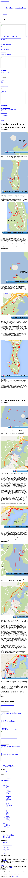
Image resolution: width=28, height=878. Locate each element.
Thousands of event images (6, 44)
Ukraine (7, 816)
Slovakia (7, 814)
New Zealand (8, 829)
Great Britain (8, 791)
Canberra (2, 81)
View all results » (4, 115)
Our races (5, 14)
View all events (6, 771)
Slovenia (7, 813)
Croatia (7, 804)
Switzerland (8, 799)
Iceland (7, 792)
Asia (4, 823)
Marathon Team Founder (6, 54)
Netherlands (8, 796)
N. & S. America (6, 817)
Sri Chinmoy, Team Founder (9, 766)
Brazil (7, 818)
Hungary (7, 806)
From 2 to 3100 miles (5, 49)
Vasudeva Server (15, 876)
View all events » (4, 86)
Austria (7, 786)
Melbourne (3, 83)
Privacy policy (6, 849)
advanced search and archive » (7, 698)
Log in (4, 852)
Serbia (7, 812)
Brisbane (2, 80)
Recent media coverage (8, 843)
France (7, 789)
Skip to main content (5, 1)
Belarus (7, 801)
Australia (7, 827)
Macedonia (8, 809)
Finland (7, 787)
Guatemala (8, 820)
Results (4, 15)
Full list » (2, 120)
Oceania (5, 826)
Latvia (7, 807)
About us (5, 12)
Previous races (6, 776)
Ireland (7, 793)
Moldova (7, 810)
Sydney (2, 84)
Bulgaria (7, 803)
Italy (7, 794)
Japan (7, 824)
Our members (6, 847)
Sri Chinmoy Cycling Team (8, 834)
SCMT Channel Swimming (8, 835)
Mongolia (8, 825)
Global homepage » (5, 780)
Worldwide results (7, 778)
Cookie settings (6, 850)
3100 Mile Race (6, 837)
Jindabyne (3, 82)
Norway (7, 797)
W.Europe (5, 785)
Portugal (7, 798)
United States (8, 821)
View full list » (4, 91)
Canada (7, 819)
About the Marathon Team (8, 765)
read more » (23, 874)
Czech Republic (9, 805)
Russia (7, 811)
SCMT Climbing (6, 836)
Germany (8, 790)
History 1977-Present (7, 845)
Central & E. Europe (7, 800)
